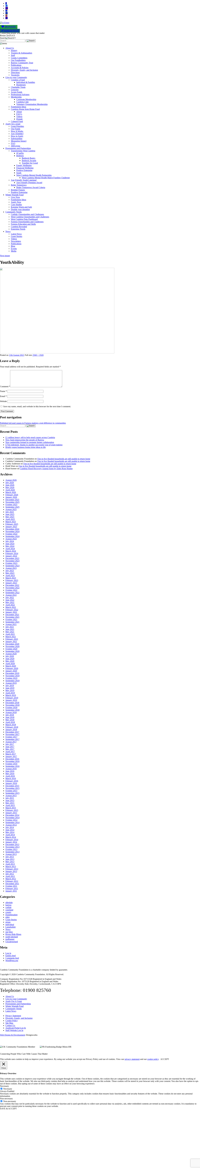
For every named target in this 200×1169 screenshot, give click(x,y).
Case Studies (16, 204)
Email (3, 396)
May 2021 (9, 632)
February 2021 (11, 639)
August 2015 (11, 795)
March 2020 (10, 666)
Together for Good (30, 163)
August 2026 (11, 480)
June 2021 (9, 629)
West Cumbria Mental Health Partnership (34, 175)
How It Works (17, 131)
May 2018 (9, 720)
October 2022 (11, 590)
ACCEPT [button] (164, 1059)
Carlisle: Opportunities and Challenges (27, 214)
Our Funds (15, 129)
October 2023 (11, 563)
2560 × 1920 (38, 355)
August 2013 (11, 854)
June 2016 (9, 771)
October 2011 (11, 886)
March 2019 (10, 695)
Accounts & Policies (19, 67)
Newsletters (16, 241)
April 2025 (10, 519)
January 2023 (11, 583)
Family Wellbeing (24, 165)
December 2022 (12, 585)
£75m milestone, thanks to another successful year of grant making (33, 445)
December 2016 (12, 759)
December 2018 (12, 702)
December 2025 (12, 499)
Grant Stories (16, 236)
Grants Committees (19, 58)
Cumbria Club (22, 102)
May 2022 (9, 602)
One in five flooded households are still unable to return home (63, 459)
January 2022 (11, 612)
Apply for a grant (12, 124)
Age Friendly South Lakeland (23, 180)
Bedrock (20, 155)
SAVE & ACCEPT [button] (8, 1108)
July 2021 (9, 627)
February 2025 (11, 524)
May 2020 (9, 661)
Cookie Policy (11, 1020)
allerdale (9, 902)
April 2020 (10, 663)
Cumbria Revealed (19, 226)
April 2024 (10, 548)
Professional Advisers (20, 94)
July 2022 (9, 597)
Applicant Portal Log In (15, 1028)
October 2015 (11, 791)
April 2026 (10, 490)
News (7, 231)
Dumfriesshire (11, 915)
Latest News (16, 234)
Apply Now (16, 202)
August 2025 (11, 509)
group (7, 922)
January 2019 (11, 700)
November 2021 (12, 617)
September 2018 (12, 710)
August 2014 (11, 825)
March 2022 (10, 607)
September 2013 (12, 852)
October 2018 (11, 707)
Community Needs (13, 212)
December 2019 (12, 673)
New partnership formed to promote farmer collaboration (29, 442)
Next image (5, 255)
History (14, 50)
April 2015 (10, 805)
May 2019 (9, 690)
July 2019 (9, 685)
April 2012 (10, 876)
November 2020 (12, 646)
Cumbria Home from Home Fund (25, 109)
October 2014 (11, 820)
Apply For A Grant (13, 1001)
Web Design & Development (12, 1035)
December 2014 (12, 815)
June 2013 (9, 859)
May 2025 (9, 517)
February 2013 (11, 869)
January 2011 (11, 891)
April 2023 (10, 575)
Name (3, 391)
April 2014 (10, 835)
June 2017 (9, 747)
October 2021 (11, 619)
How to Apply (17, 136)
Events (14, 248)
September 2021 (12, 622)
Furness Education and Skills (23, 224)
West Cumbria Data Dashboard (24, 219)
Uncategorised (11, 941)
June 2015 (9, 800)
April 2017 (10, 751)
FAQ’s (19, 114)
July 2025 (9, 512)
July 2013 (9, 857)
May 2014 (9, 832)
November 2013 (12, 847)
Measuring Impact (18, 141)
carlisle (8, 907)
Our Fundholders (18, 60)
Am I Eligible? (17, 133)
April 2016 (10, 776)
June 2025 (9, 514)
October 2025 (11, 504)
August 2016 (11, 769)
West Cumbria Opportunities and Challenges (30, 217)
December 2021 (12, 614)
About (19, 111)
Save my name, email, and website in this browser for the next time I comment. (37, 406)
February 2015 (11, 810)
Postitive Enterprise (19, 192)
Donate (19, 119)
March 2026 (10, 492)
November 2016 (12, 761)
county (8, 912)
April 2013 (10, 864)
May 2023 (9, 573)
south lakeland (11, 937)
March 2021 (10, 636)
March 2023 (10, 578)
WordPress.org (11, 960)
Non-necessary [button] (6, 1098)
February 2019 (11, 698)
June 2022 (9, 600)
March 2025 (10, 522)
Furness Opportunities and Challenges (27, 222)
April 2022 (10, 605)
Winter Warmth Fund (14, 195)
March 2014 (10, 837)
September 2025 (12, 507)
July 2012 (9, 874)
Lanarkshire (10, 927)
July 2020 (9, 656)
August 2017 (11, 742)
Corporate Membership (26, 99)
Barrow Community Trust (22, 63)
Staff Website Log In (14, 1030)
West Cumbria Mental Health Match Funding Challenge (46, 177)
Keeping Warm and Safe (21, 207)
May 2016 (9, 773)
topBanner (9, 939)
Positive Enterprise (24, 170)
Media (13, 251)
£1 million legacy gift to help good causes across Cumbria (30, 437)
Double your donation (20, 209)
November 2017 (12, 734)
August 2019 (11, 683)
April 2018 (10, 722)
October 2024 (11, 534)
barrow (8, 905)
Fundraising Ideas (18, 107)
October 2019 (11, 678)
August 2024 (11, 539)
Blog (13, 246)
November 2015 (12, 788)
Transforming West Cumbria (23, 151)
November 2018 (12, 705)
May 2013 (9, 861)
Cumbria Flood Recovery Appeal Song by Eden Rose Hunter (46, 468)
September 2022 (12, 592)
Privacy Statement (13, 1016)
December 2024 (12, 529)
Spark (18, 173)
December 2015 (12, 786)
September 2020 (12, 651)
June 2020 (9, 658)
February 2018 (11, 727)
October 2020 (11, 649)
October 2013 (11, 849)
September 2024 (12, 536)
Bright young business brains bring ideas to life (25, 447)
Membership (16, 97)
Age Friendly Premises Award (29, 182)
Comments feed (12, 958)
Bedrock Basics (28, 158)
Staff (13, 55)
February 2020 (11, 668)
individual (9, 924)
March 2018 (10, 724)
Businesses (21, 85)
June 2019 (9, 688)
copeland (9, 910)
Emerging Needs (18, 229)
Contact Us (10, 1025)
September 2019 (12, 680)
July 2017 (9, 744)
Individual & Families (25, 82)
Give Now (15, 197)
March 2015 (10, 808)
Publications (16, 65)
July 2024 (9, 541)
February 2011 (11, 888)
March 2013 (10, 866)
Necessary (7, 1089)
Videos (19, 116)
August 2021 (11, 624)
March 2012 (10, 879)
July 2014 (9, 827)
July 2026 (9, 482)
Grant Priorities (17, 126)
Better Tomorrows (19, 185)
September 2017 (12, 739)
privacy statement (132, 1059)
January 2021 (11, 641)
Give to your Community (16, 77)
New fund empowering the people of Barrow (24, 440)
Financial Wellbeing (24, 168)
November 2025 (12, 502)
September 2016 (12, 766)
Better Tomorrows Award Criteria (30, 187)
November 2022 (12, 588)
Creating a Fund (18, 80)
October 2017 (11, 737)
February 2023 (11, 580)
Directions (15, 72)
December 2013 (12, 844)
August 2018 (11, 712)
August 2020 (11, 654)
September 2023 (12, 566)
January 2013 (11, 871)
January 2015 (11, 813)
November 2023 (12, 561)
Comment (5, 386)
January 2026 (11, 497)
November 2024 (12, 531)
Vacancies (15, 75)
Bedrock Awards (29, 160)
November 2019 (12, 676)
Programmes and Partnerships (18, 148)
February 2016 (11, 781)
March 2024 (10, 551)
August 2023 (11, 568)
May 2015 (9, 803)
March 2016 (10, 778)
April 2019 (10, 693)
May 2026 (9, 487)
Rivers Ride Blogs (13, 934)
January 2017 (11, 756)
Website (3, 401)
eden (7, 917)
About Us (9, 48)
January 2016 (11, 783)
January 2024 (11, 556)
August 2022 (11, 595)
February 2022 (11, 610)
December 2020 (12, 644)
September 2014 (12, 822)
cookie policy (153, 1059)
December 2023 (12, 558)
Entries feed (10, 955)
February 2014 (11, 839)
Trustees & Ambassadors (21, 53)
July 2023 (9, 570)
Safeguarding (16, 138)
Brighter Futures (18, 190)
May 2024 (9, 546)
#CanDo (20, 153)
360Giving (15, 146)
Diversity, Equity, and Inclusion (24, 70)
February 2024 (11, 553)
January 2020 (11, 671)
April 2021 (10, 634)
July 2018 (9, 715)
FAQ (13, 143)
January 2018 (11, 729)
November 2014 (12, 817)
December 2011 (12, 883)
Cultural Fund (17, 121)
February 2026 (11, 495)
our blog (9, 932)
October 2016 (11, 764)
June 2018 (9, 717)
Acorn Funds (16, 92)
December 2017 (12, 732)
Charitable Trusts (18, 87)
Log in (8, 953)
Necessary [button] (4, 1086)
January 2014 (11, 842)
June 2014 (9, 830)
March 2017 (10, 754)
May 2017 (9, 749)
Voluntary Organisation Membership (32, 104)
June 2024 (9, 544)
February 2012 (11, 881)
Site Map (9, 1023)
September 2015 (12, 793)
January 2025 (11, 526)
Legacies (15, 89)
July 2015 (9, 798)
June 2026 (9, 485)
